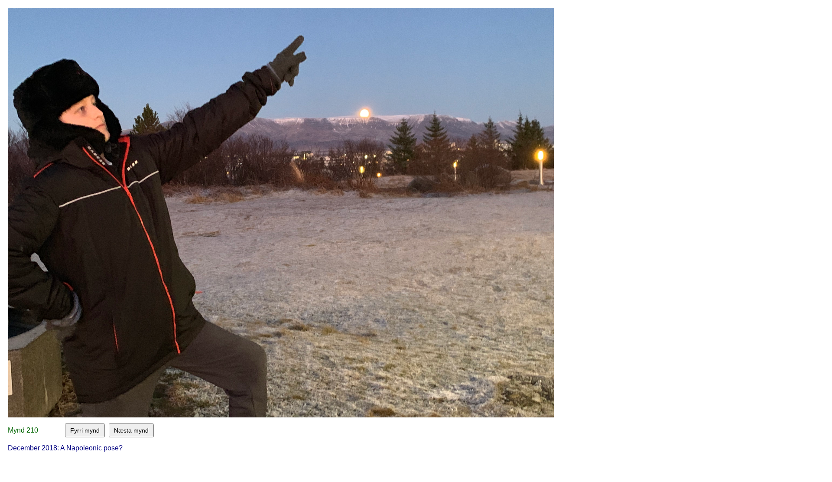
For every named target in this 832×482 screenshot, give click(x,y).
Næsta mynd (131, 430)
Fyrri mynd (85, 430)
